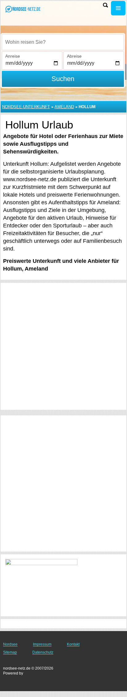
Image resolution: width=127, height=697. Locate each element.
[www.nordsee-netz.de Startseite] (23, 9)
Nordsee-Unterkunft (26, 106)
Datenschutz (42, 652)
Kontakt (73, 644)
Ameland (64, 106)
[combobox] (63, 42)
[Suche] (105, 5)
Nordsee (10, 644)
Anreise (12, 56)
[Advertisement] (63, 346)
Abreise (74, 56)
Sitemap (10, 652)
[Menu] (118, 8)
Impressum (42, 644)
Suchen (62, 79)
